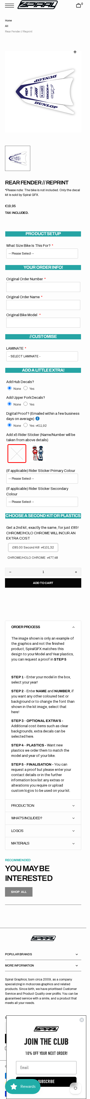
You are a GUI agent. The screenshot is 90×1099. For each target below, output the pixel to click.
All (6, 26)
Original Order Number (24, 273)
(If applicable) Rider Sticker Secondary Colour (37, 485)
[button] (10, 5)
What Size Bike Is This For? (28, 240)
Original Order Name (23, 291)
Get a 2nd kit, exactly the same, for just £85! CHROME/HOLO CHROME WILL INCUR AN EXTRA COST (42, 527)
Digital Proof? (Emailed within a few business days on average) (43, 410)
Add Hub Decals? (20, 376)
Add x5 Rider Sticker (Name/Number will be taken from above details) (40, 431)
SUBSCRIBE (46, 1081)
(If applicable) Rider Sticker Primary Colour (40, 465)
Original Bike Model (22, 309)
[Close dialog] (81, 1019)
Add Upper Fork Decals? (25, 392)
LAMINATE (15, 342)
